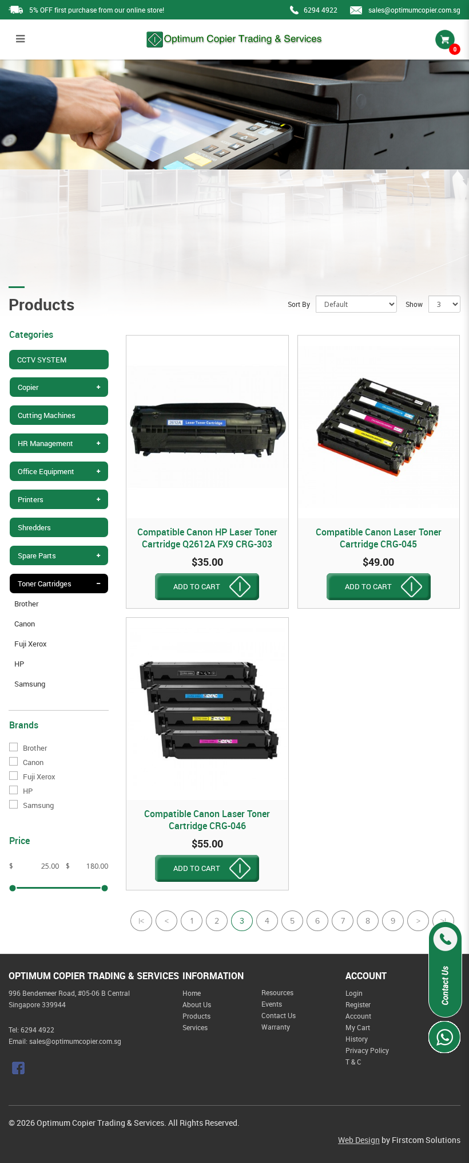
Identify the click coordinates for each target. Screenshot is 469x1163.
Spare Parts (37, 555)
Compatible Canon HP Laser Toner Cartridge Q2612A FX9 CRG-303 (207, 538)
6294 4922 (320, 9)
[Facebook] (20, 1068)
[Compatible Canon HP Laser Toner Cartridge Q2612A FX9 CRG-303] (207, 427)
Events (271, 1003)
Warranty (275, 1026)
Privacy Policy (367, 1050)
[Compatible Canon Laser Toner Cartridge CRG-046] (207, 709)
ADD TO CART (196, 586)
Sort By (299, 304)
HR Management (45, 443)
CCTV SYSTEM (41, 359)
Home (191, 993)
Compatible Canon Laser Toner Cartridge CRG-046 (207, 819)
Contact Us (278, 1015)
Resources (277, 992)
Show (414, 304)
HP (19, 664)
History (356, 1038)
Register (358, 1004)
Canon (24, 623)
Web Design (359, 1139)
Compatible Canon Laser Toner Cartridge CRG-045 (379, 538)
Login (354, 993)
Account (358, 1015)
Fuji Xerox (30, 643)
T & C (353, 1061)
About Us (196, 1004)
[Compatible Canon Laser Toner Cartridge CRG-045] (379, 427)
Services (195, 1027)
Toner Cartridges (44, 583)
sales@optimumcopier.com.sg (414, 9)
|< (141, 922)
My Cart (357, 1027)
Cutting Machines (46, 415)
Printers (30, 499)
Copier (28, 387)
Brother (26, 603)
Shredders (34, 527)
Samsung (29, 684)
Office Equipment (46, 471)
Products (196, 1015)
